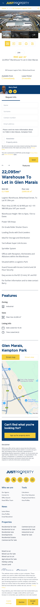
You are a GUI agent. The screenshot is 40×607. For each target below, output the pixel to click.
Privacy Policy (33, 153)
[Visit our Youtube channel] (32, 479)
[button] (2, 23)
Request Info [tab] (11, 97)
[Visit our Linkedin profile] (20, 479)
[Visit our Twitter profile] (13, 479)
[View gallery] (7, 43)
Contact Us (5, 495)
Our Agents (5, 492)
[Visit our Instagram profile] (26, 479)
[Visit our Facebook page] (7, 479)
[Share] (38, 8)
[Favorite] (34, 8)
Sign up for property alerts (20, 435)
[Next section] (9, 165)
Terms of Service (8, 154)
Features (26, 165)
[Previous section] (3, 165)
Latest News (6, 511)
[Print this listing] (26, 43)
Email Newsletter (7, 517)
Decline (21, 602)
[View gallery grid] (20, 43)
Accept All (32, 602)
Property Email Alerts (28, 498)
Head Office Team (7, 500)
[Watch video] (13, 43)
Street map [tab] (10, 357)
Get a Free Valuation (28, 495)
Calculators (25, 492)
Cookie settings (9, 602)
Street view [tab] (29, 357)
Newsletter (10, 139)
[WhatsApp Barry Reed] (15, 91)
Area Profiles (26, 500)
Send (34, 160)
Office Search (6, 498)
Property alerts (11, 142)
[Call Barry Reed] (10, 91)
